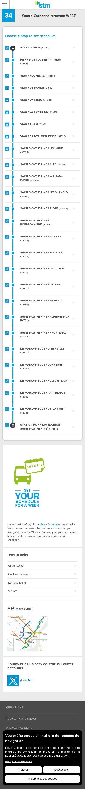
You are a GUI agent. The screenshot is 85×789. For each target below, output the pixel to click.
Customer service (18, 574)
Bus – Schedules (50, 524)
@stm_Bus (26, 680)
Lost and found (17, 582)
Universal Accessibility (19, 727)
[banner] (42, 4)
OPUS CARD (16, 565)
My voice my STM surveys (21, 718)
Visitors (12, 591)
